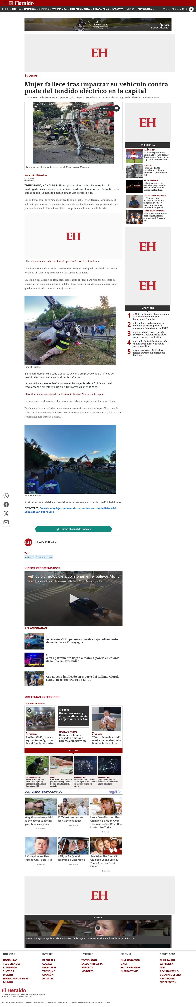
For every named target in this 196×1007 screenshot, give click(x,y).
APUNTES (47, 978)
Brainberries (73, 825)
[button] (6, 495)
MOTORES (87, 971)
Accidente (29, 557)
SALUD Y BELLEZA (92, 964)
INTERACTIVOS (129, 971)
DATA (124, 964)
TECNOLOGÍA (89, 960)
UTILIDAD (87, 954)
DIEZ (162, 967)
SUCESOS (8, 971)
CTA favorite (40, 828)
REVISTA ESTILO (169, 971)
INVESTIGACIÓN (130, 960)
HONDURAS (10, 960)
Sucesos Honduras (44, 557)
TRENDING (48, 971)
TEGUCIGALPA (11, 964)
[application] (73, 598)
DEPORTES (48, 960)
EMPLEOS (87, 967)
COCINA (47, 964)
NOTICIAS (9, 954)
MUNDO (8, 975)
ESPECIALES (49, 967)
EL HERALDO (167, 960)
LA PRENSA (166, 964)
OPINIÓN (48, 975)
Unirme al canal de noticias (75, 529)
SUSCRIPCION (168, 982)
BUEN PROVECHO (170, 975)
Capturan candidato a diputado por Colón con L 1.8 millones (65, 261)
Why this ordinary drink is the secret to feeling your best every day (39, 821)
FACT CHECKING (130, 967)
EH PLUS (126, 954)
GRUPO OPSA (167, 954)
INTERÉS (47, 954)
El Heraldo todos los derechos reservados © (23, 994)
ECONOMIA (10, 967)
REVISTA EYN (167, 978)
